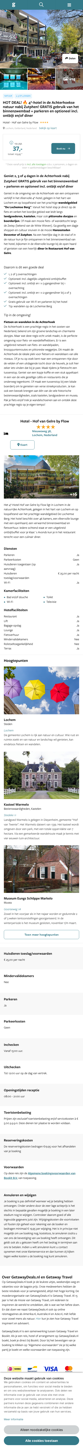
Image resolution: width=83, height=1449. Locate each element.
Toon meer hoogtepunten (42, 934)
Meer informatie (13, 1419)
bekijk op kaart (48, 128)
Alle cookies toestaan (41, 1441)
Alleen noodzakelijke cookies (41, 1430)
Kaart (23, 445)
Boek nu (61, 148)
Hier (38, 1318)
